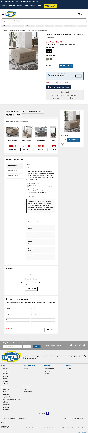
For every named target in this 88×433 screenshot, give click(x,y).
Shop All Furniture (7, 383)
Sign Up (36, 346)
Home (5, 30)
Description (12, 166)
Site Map (74, 418)
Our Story (69, 368)
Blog (26, 5)
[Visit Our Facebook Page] (67, 345)
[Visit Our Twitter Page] (75, 345)
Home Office (6, 373)
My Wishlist (26, 393)
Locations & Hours (49, 368)
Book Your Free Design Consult (50, 5)
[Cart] (85, 14)
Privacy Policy (67, 418)
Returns (26, 368)
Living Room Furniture (25, 30)
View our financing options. (67, 44)
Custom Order (6, 394)
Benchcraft (50, 37)
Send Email (50, 330)
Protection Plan (6, 393)
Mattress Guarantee (7, 397)
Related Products (13, 115)
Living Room (6, 26)
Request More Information (59, 87)
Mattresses (50, 26)
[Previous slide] (9, 135)
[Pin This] (47, 83)
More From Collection (15, 111)
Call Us (56, 98)
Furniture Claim (6, 406)
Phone (8, 314)
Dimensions (12, 171)
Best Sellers (82, 26)
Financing (20, 5)
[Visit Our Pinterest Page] (71, 345)
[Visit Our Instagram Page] (80, 345)
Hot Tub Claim (6, 407)
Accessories (5, 376)
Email (33, 308)
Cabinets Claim (6, 409)
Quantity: (49, 65)
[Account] (82, 14)
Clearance (5, 378)
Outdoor (58, 26)
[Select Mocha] (47, 59)
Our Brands (5, 381)
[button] (2, 14)
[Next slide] (53, 135)
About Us (4, 5)
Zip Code (34, 314)
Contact (32, 5)
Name (8, 308)
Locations (12, 5)
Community (69, 370)
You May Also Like (35, 111)
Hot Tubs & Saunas (70, 26)
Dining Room (30, 26)
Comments (35, 320)
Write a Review (31, 289)
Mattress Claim (6, 404)
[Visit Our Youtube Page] (84, 345)
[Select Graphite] (51, 59)
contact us (43, 209)
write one (35, 285)
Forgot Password (28, 391)
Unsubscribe (6, 402)
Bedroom (40, 26)
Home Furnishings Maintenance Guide (12, 399)
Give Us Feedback (49, 371)
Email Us (74, 98)
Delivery (5, 391)
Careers (68, 371)
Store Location (11, 320)
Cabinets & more (18, 26)
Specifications (13, 176)
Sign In (25, 389)
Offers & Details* (81, 418)
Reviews (47, 373)
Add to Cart (67, 66)
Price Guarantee (6, 396)
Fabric (49, 51)
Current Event (6, 389)
